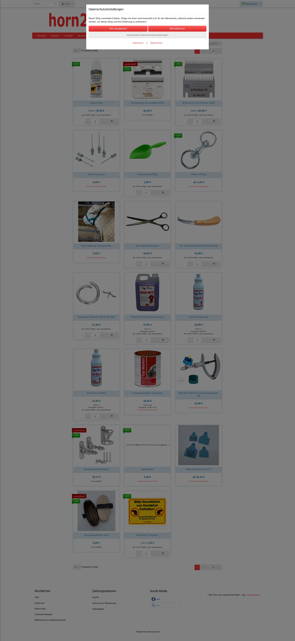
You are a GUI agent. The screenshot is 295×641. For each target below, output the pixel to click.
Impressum (138, 43)
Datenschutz (156, 43)
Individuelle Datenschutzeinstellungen (147, 35)
